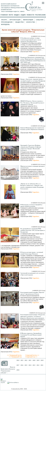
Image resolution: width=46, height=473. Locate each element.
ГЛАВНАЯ (4, 15)
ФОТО (11, 15)
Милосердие (28, 20)
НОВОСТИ (30, 15)
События (39, 20)
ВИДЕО (17, 15)
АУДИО (23, 15)
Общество (19, 22)
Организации (15, 20)
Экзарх (4, 20)
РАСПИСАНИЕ (40, 15)
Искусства (30, 22)
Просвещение (7, 22)
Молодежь (5, 24)
